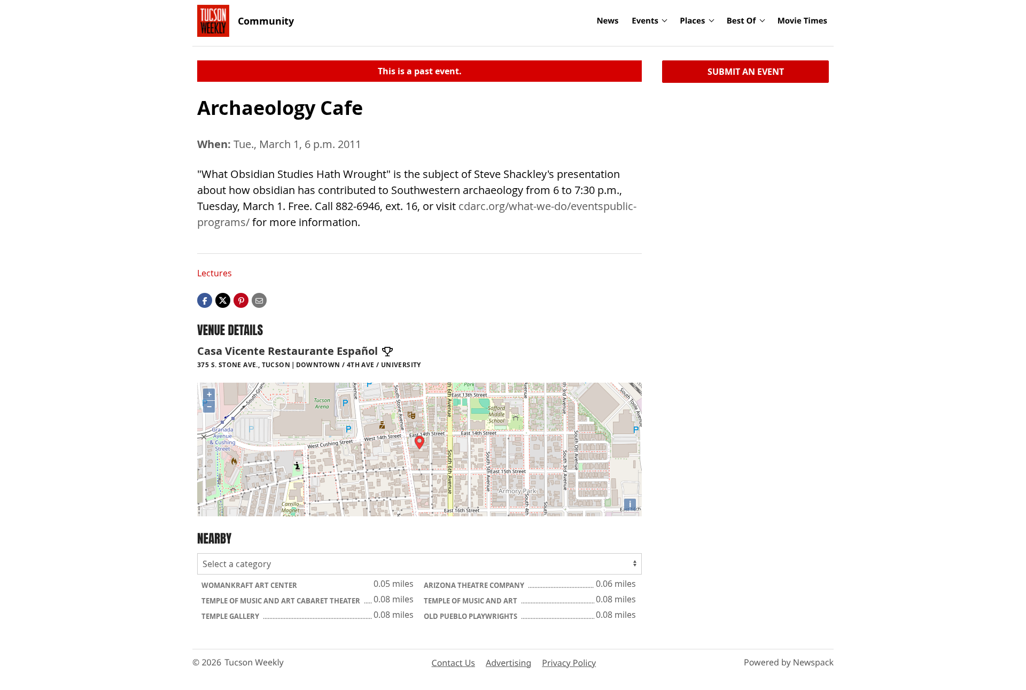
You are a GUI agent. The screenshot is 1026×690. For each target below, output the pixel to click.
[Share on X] (222, 300)
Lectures (214, 273)
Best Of (741, 20)
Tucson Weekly (254, 662)
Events (645, 20)
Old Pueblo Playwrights (471, 616)
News (607, 20)
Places (692, 20)
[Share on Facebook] (204, 300)
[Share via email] (259, 300)
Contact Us (453, 663)
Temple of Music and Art (471, 601)
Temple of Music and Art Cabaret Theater (281, 601)
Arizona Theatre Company (475, 585)
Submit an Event (746, 71)
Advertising (508, 663)
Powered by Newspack (789, 662)
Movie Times (802, 20)
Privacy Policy (569, 663)
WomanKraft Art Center (249, 585)
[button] (241, 300)
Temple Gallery (231, 616)
